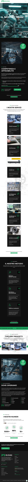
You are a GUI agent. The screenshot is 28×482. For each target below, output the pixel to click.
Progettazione (2, 468)
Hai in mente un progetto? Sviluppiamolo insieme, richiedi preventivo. (7, 90)
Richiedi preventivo (5, 448)
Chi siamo (16, 456)
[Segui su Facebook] (2, 464)
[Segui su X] (5, 464)
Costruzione (2, 469)
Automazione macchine (3, 472)
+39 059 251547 (17, 471)
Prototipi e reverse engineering (4, 473)
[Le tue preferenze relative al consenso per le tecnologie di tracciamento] (26, 480)
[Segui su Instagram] (4, 464)
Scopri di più (11, 154)
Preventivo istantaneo (16, 158)
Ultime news (16, 461)
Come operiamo (16, 457)
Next (27, 346)
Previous (0, 346)
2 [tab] (13, 351)
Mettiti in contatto (17, 462)
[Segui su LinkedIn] (1, 464)
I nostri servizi (17, 89)
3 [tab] (14, 351)
